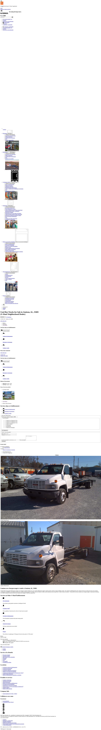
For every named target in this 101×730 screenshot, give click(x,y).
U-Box (14, 182)
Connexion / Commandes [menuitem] (7, 24)
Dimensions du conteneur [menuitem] (10, 190)
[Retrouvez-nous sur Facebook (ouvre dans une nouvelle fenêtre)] (3, 704)
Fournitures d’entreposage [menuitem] (10, 219)
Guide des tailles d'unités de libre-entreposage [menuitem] (13, 214)
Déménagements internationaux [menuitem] (11, 187)
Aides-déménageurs (14, 271)
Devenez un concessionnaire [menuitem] (8, 21)
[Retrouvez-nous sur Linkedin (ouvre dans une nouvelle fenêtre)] (3, 710)
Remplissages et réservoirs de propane (10, 685)
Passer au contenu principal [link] (5, 9)
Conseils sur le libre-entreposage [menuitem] (11, 218)
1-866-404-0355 (7, 447)
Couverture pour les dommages (8, 684)
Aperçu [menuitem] (6, 274)
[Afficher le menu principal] (1, 11)
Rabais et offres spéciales (7, 688)
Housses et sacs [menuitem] (8, 247)
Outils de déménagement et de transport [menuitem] (12, 248)
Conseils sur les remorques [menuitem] (10, 137)
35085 (4, 309)
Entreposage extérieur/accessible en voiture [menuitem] (13, 215)
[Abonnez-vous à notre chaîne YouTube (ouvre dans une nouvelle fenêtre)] (4, 713)
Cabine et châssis (9, 424)
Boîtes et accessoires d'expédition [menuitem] (11, 246)
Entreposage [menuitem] (5, 205)
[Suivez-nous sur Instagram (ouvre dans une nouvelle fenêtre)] (3, 706)
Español (4, 649)
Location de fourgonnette (7, 668)
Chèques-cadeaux (6, 687)
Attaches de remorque (7, 623)
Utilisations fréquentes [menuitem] (9, 186)
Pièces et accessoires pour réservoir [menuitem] (11, 303)
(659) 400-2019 (3, 321)
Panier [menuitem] (5, 23)
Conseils (4, 659)
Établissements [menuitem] (6, 22)
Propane (8, 295)
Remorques (10, 133)
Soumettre (3, 441)
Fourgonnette (8, 426)
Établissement (4, 416)
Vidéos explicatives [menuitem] (8, 136)
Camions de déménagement (8, 336)
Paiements (5, 658)
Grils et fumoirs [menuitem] (8, 300)
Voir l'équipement (5, 430)
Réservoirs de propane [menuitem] (9, 302)
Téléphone (3, 434)
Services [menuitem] (6, 277)
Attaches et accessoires (7, 681)
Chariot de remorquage (10, 427)
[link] (13, 13)
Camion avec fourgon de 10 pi (11, 420)
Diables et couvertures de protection (9, 671)
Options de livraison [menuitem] (9, 185)
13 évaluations (8, 317)
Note (23, 440)
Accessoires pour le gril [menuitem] (9, 299)
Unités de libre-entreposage (8, 673)
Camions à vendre (6, 330)
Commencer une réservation (10, 154)
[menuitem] (16, 154)
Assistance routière (6, 656)
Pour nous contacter (6, 654)
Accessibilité (5, 661)
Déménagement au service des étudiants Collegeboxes (13, 686)
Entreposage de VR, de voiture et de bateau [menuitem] (13, 213)
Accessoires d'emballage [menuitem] (9, 245)
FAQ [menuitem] (6, 138)
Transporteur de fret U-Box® (8, 702)
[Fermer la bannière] (1, 1)
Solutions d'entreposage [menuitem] (9, 250)
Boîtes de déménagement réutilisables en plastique (12, 675)
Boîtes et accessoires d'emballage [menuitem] (9, 241)
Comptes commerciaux (7, 680)
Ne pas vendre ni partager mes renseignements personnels (13, 723)
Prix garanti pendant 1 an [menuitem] (7, 19)
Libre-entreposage (6, 600)
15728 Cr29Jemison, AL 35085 (4, 355)
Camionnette (8, 425)
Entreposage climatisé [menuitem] (9, 212)
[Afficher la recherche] (3, 16)
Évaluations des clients (7, 662)
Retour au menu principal (10, 134)
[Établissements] (4, 15)
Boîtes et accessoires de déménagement (10, 683)
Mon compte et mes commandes (9, 657)
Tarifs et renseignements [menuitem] (9, 184)
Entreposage (10, 205)
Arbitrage (4, 719)
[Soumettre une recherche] (12, 17)
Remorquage (5, 152)
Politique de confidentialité (8, 720)
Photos (5, 325)
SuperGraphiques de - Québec (10, 693)
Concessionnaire (6, 701)
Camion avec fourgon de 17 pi (11, 422)
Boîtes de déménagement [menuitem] (9, 244)
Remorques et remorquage (7, 342)
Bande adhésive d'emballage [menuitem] (10, 249)
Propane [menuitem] (4, 295)
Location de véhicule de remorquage (9, 670)
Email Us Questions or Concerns (9, 449)
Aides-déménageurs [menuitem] (6, 271)
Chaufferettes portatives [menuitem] (9, 301)
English (4, 648)
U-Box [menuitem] (6, 182)
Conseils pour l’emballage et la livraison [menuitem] (14, 188)
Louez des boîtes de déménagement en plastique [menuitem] (14, 251)
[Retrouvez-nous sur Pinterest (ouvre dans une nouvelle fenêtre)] (3, 708)
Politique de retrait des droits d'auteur (9, 722)
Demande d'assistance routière (7, 646)
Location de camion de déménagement (10, 667)
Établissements (7, 724)
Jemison (4, 308)
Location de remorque (7, 669)
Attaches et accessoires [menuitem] (9, 140)
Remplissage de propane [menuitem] (9, 298)
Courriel (4, 440)
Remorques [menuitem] (5, 133)
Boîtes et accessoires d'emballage (22, 241)
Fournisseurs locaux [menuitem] (9, 275)
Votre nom (3, 433)
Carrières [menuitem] (4, 20)
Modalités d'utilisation (7, 721)
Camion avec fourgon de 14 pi (11, 421)
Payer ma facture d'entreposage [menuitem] (11, 216)
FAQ (4, 660)
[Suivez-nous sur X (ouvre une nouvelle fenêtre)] (3, 711)
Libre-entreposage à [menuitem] (10, 209)
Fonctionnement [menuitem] (8, 276)
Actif (1, 8)
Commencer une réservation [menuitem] (10, 135)
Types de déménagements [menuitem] (10, 278)
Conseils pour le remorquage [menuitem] (10, 156)
